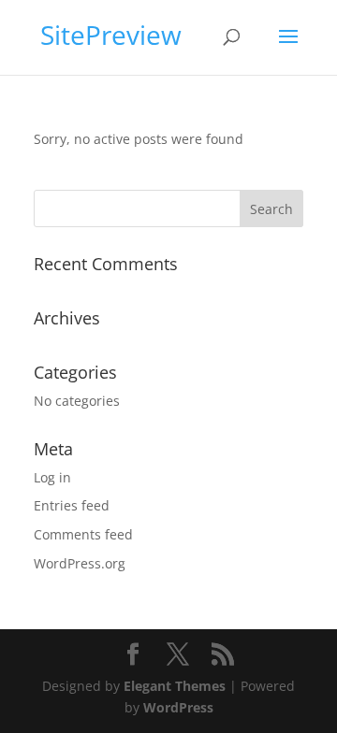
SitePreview (111, 34)
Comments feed (83, 534)
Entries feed (72, 505)
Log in (52, 477)
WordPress (178, 707)
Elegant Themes (175, 686)
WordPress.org (79, 563)
